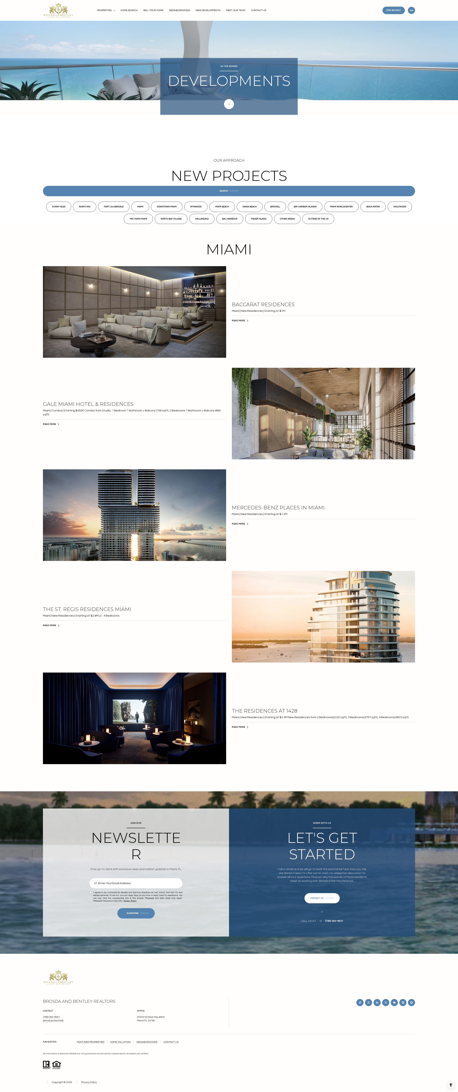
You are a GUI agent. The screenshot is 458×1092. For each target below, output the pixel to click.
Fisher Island (258, 219)
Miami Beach (222, 207)
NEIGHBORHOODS (147, 1042)
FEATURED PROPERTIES (90, 1042)
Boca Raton (373, 207)
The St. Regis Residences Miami (87, 609)
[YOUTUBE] (394, 1002)
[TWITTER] (385, 1002)
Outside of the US (318, 219)
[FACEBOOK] (360, 1002)
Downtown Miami (167, 207)
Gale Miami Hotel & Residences (88, 404)
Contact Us (258, 10)
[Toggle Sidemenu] (411, 10)
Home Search (129, 10)
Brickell (275, 207)
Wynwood (196, 207)
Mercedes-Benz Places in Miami (278, 507)
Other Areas (287, 219)
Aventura (84, 207)
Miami (140, 207)
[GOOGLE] (402, 1002)
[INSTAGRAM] (368, 1002)
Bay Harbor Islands (305, 207)
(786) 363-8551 (393, 10)
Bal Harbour (229, 219)
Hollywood (399, 207)
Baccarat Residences (263, 304)
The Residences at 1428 (264, 711)
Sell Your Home (153, 10)
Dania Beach (250, 207)
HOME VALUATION (120, 1042)
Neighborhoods (179, 10)
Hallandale (202, 219)
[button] (229, 191)
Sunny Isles (58, 207)
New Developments (208, 10)
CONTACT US (171, 1042)
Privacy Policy (130, 901)
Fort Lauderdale (114, 207)
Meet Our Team (235, 10)
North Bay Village (171, 219)
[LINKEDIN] (377, 1002)
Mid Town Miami (138, 219)
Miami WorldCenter (341, 207)
